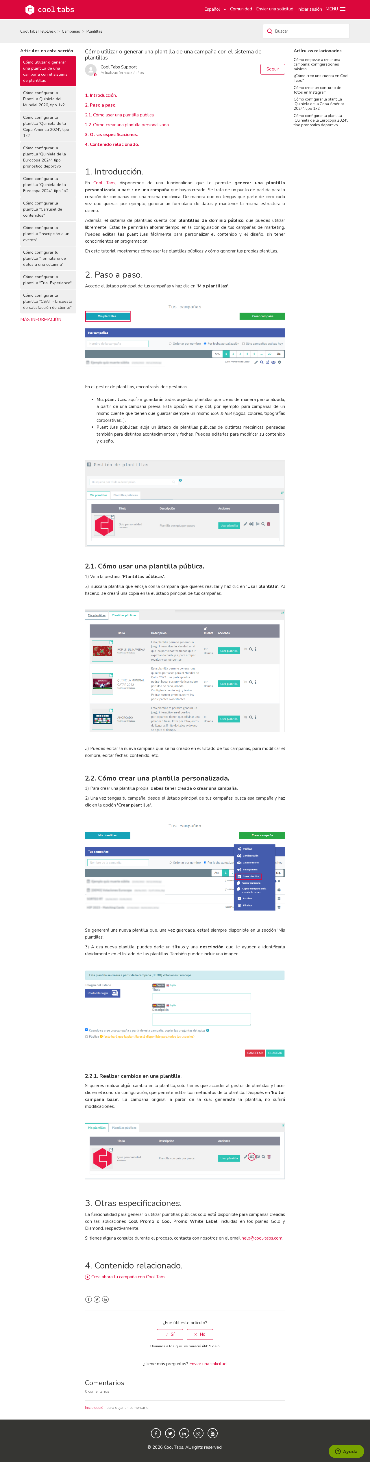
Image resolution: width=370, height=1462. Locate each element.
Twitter (97, 1299)
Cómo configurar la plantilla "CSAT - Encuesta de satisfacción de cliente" (47, 301)
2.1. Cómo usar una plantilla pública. (120, 115)
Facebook (88, 1299)
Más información (40, 319)
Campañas (71, 31)
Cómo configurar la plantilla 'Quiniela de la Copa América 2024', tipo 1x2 (46, 126)
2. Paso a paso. (100, 105)
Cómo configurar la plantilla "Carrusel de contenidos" (42, 209)
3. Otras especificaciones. (111, 135)
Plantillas (94, 31)
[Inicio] (49, 9)
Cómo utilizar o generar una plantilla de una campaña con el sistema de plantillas (45, 71)
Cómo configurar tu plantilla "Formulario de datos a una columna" (44, 258)
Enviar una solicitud (274, 9)
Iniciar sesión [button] (309, 9)
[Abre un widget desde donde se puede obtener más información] (346, 1452)
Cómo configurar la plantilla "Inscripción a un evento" (46, 234)
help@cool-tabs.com (262, 1238)
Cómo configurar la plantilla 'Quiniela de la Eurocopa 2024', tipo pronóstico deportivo (44, 157)
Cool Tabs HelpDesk (38, 31)
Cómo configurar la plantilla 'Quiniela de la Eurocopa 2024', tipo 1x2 (46, 185)
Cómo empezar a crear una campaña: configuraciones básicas (317, 64)
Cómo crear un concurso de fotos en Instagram (317, 90)
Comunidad (241, 9)
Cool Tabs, (104, 183)
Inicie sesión (95, 1407)
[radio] (170, 1334)
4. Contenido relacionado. (112, 144)
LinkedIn (105, 1299)
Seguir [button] (273, 69)
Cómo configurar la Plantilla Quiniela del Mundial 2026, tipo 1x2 (44, 99)
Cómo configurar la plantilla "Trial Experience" (47, 280)
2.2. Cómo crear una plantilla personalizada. (128, 125)
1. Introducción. (101, 95)
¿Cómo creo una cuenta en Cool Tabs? (321, 78)
